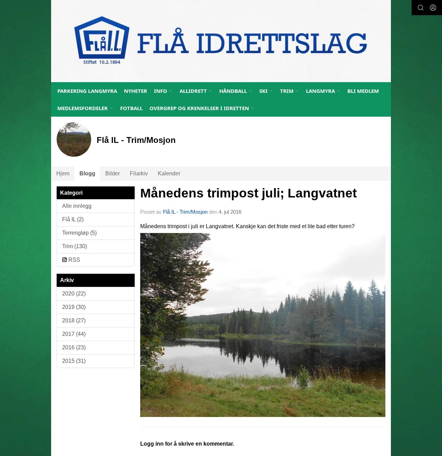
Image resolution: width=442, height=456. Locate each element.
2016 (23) (74, 347)
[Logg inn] (433, 7)
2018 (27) (74, 320)
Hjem (62, 173)
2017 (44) (74, 334)
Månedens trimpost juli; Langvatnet (248, 193)
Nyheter (135, 90)
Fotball (131, 108)
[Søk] (420, 7)
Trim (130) (74, 246)
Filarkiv (139, 173)
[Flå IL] (221, 41)
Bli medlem (363, 90)
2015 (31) (74, 361)
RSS (73, 260)
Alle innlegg (77, 206)
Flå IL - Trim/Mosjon (185, 212)
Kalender (169, 173)
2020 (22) (74, 294)
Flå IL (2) (73, 219)
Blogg (87, 173)
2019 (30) (74, 307)
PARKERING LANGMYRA (87, 90)
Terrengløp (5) (79, 233)
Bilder (112, 173)
